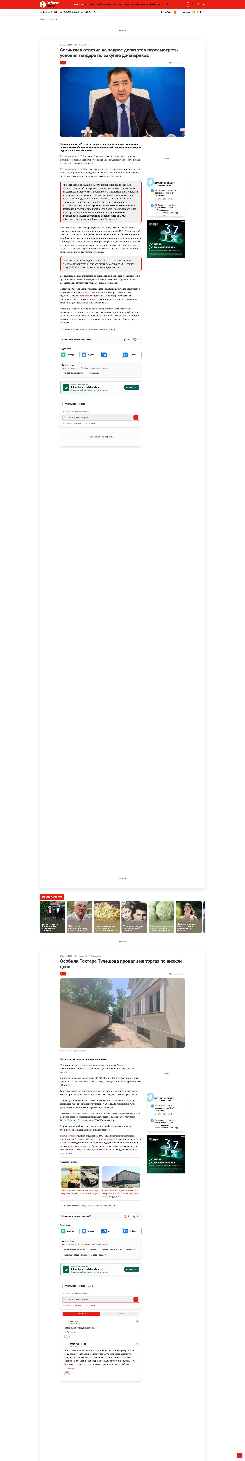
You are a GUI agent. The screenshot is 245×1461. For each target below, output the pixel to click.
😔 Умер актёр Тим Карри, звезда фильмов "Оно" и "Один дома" (165, 192)
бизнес (94, 1249)
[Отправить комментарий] (135, 417)
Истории (89, 4)
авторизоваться (82, 411)
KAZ (203, 4)
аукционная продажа (75, 1249)
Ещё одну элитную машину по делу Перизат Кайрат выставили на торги (80, 1192)
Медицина (95, 373)
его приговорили (103, 1139)
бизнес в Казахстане (112, 1249)
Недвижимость (100, 1255)
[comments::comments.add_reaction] (67, 1337)
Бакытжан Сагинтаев (74, 373)
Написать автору (177, 63)
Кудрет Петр (84, 956)
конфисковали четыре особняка (81, 1146)
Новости (78, 4)
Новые (120, 1314)
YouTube (167, 4)
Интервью (124, 4)
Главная (43, 19)
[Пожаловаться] (137, 1321)
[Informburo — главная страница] (50, 4)
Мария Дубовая (85, 45)
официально (97, 956)
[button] (194, 12)
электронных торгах (84, 1065)
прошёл (96, 308)
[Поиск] (192, 4)
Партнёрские (153, 4)
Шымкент (131, 1249)
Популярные (81, 1314)
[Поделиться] (239, 1455)
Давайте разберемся (106, 4)
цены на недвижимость (76, 1255)
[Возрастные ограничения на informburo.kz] (187, 4)
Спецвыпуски (138, 4)
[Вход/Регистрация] (197, 4)
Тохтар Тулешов (68, 1135)
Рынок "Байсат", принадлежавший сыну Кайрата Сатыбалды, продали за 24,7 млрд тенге (120, 1193)
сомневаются (82, 295)
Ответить (70, 1332)
